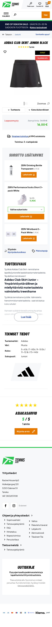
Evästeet (22, 505)
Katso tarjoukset (38, 27)
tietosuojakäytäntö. (26, 586)
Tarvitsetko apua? (42, 34)
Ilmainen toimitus (20, 136)
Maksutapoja (42, 251)
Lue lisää (26, 316)
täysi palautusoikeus (17, 252)
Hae (46, 15)
